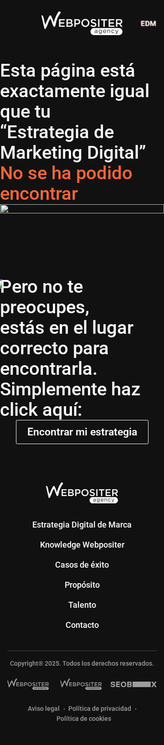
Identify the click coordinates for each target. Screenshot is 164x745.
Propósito (82, 585)
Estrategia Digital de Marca (82, 524)
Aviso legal (44, 709)
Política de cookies (83, 719)
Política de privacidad (99, 709)
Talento (82, 605)
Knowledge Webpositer (82, 544)
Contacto (82, 625)
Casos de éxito (82, 564)
